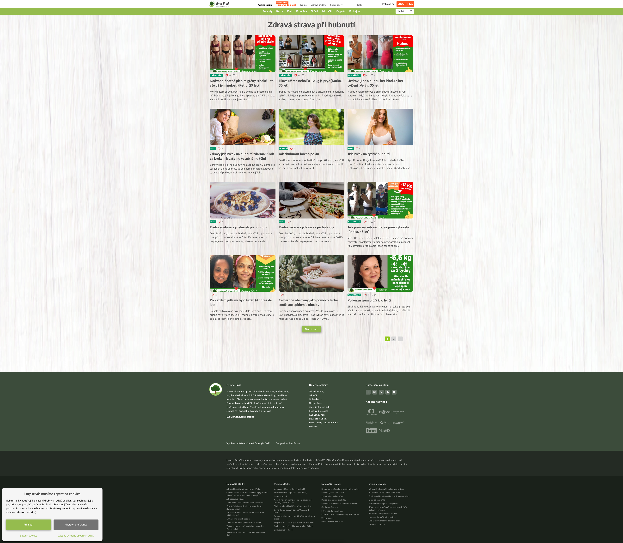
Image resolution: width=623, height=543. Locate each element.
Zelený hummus (328, 518)
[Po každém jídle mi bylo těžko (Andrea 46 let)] (242, 273)
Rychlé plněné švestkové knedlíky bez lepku (340, 489)
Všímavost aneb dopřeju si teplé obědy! (290, 493)
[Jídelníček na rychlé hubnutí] (380, 127)
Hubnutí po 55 (280, 496)
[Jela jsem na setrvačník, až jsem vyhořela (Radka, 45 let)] (380, 200)
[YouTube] (394, 392)
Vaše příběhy (216, 75)
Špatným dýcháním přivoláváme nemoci (243, 523)
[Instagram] (374, 392)
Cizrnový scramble (377, 524)
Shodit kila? (405, 4)
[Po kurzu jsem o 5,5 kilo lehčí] (380, 273)
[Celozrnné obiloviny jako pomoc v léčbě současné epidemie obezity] (311, 273)
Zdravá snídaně (318, 5)
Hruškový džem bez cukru (332, 522)
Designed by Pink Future (288, 443)
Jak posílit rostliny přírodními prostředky (243, 489)
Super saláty (336, 5)
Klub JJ (303, 5)
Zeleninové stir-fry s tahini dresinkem (384, 493)
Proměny (301, 11)
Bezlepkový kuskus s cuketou (333, 500)
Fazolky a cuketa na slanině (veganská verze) (340, 514)
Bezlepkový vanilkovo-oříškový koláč (384, 521)
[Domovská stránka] (219, 4)
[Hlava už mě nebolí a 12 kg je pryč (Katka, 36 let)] (311, 53)
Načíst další (311, 329)
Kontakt (313, 426)
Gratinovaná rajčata (329, 507)
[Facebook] (368, 392)
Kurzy (279, 11)
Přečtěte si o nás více (260, 411)
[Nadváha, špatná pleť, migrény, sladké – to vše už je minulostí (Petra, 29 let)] (242, 53)
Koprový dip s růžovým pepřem (382, 517)
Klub (289, 11)
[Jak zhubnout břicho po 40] (311, 127)
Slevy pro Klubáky (318, 419)
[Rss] (387, 392)
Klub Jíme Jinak (316, 415)
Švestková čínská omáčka (332, 496)
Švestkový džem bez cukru (332, 493)
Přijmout (28, 524)
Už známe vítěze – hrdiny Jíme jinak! (289, 489)
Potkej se (354, 11)
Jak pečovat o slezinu (235, 499)
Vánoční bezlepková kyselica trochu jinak (386, 489)
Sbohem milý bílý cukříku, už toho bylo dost (293, 506)
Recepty (267, 11)
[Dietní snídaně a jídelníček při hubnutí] (242, 200)
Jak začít (327, 11)
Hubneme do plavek (286, 5)
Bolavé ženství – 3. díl (283, 530)
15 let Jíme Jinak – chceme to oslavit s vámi (244, 503)
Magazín (340, 11)
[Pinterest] (381, 392)
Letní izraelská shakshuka (332, 511)
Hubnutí (283, 148)
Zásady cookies (28, 535)
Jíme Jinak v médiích (319, 407)
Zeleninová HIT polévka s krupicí (383, 513)
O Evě (314, 11)
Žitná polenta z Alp (377, 500)
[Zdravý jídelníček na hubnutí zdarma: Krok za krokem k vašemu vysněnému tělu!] (242, 127)
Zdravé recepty (316, 391)
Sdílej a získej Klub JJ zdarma (323, 423)
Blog (212, 148)
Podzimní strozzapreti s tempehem (383, 504)
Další (359, 5)
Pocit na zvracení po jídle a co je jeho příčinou (293, 526)
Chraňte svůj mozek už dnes (238, 519)
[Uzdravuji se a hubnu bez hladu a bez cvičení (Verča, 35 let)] (380, 53)
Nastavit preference (76, 524)
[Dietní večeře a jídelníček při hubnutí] (311, 200)
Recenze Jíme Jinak (318, 411)
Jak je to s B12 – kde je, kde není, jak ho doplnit (294, 523)
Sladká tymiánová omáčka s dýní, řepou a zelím (389, 496)
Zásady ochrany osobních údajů (76, 535)
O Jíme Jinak (315, 403)
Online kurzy (315, 399)
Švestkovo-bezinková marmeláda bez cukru (339, 504)
